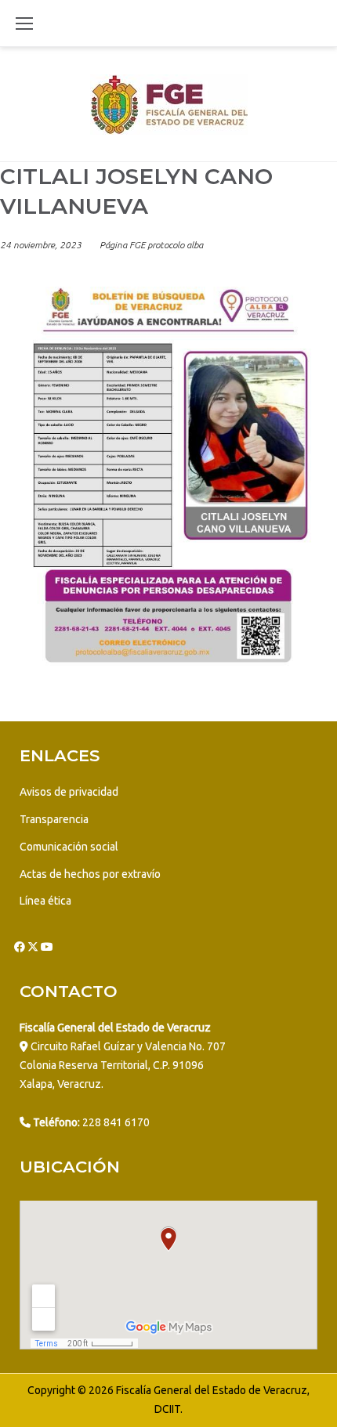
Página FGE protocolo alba (151, 245)
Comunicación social (69, 846)
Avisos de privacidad (69, 792)
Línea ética (45, 900)
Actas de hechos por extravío (90, 874)
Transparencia (54, 819)
